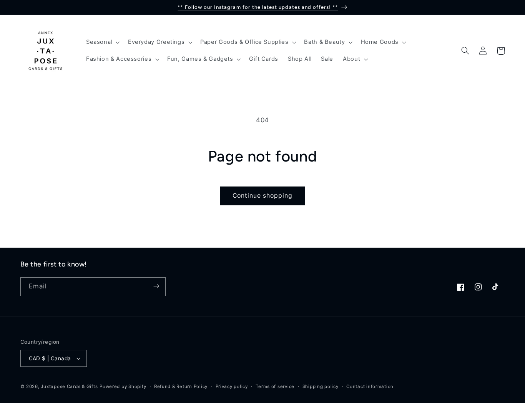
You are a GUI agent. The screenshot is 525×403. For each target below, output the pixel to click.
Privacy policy (232, 386)
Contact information (370, 386)
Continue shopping (263, 195)
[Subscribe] (156, 286)
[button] (102, 42)
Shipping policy (320, 386)
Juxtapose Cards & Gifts (69, 386)
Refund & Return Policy (181, 386)
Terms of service (275, 386)
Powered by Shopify (123, 386)
